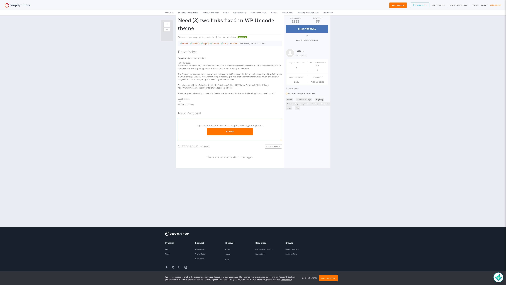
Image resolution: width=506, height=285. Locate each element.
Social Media (328, 12)
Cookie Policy (286, 279)
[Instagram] (186, 267)
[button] (420, 5)
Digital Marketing (239, 12)
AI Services (169, 12)
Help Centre (199, 259)
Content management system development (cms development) (308, 104)
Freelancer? (495, 5)
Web (297, 108)
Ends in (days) (295, 18)
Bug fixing (319, 100)
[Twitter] (173, 267)
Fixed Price (317, 18)
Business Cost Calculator (264, 249)
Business (274, 12)
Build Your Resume (458, 5)
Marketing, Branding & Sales (308, 12)
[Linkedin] (179, 267)
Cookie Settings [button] (309, 277)
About (167, 249)
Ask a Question (273, 146)
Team (167, 254)
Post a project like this (307, 40)
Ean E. (300, 51)
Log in (475, 5)
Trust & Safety (200, 254)
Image (289, 108)
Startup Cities (260, 254)
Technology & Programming (188, 12)
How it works (438, 5)
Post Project (398, 5)
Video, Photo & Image (258, 12)
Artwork (290, 100)
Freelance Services (292, 249)
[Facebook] (167, 267)
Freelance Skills (291, 254)
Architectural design (304, 100)
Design (225, 12)
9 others (235, 43)
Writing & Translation (211, 12)
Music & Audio (287, 12)
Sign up (484, 5)
